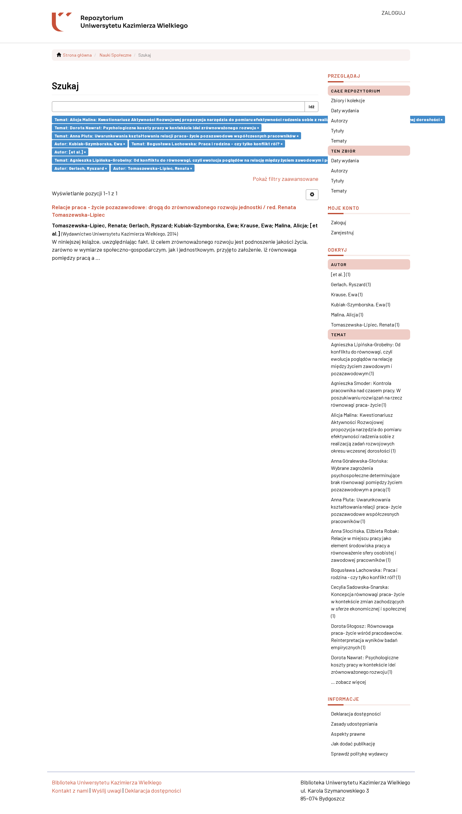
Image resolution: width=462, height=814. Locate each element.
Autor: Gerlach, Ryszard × (80, 167)
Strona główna (77, 55)
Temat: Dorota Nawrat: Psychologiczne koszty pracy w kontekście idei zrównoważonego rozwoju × (156, 127)
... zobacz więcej (348, 682)
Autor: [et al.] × (70, 151)
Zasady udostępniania (354, 724)
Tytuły (337, 130)
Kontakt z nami (70, 790)
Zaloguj (338, 222)
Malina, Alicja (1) (347, 314)
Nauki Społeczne (115, 55)
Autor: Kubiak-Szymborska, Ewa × (89, 143)
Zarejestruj (342, 232)
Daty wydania (345, 110)
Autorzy (339, 120)
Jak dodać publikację (353, 743)
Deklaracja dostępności (356, 713)
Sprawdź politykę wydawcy (359, 753)
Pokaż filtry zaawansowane (285, 178)
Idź (311, 106)
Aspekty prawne (348, 734)
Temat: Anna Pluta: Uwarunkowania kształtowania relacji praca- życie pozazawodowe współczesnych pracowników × (176, 135)
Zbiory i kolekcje (348, 100)
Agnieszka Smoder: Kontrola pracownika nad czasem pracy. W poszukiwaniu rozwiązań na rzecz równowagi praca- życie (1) (366, 394)
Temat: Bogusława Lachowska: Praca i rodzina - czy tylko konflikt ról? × (207, 143)
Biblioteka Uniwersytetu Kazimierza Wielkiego (107, 782)
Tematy (339, 140)
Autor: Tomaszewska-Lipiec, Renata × (152, 167)
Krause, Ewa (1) (346, 294)
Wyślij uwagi (106, 790)
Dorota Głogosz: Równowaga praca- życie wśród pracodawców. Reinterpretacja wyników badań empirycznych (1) (367, 636)
